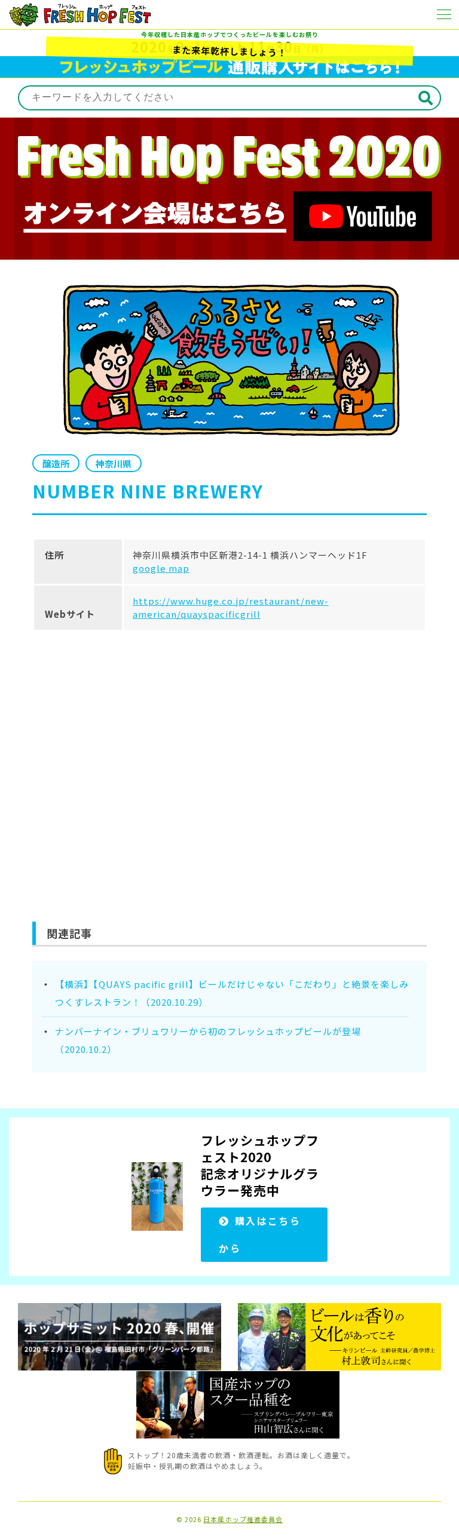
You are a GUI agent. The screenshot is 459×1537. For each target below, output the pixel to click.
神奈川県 (113, 463)
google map (161, 568)
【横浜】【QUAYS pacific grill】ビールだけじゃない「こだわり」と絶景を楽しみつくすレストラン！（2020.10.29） (232, 993)
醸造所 (55, 463)
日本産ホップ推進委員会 (243, 1519)
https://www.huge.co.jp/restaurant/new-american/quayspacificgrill (231, 607)
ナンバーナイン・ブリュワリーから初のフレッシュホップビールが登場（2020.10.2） (208, 1040)
